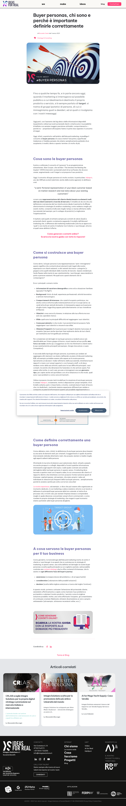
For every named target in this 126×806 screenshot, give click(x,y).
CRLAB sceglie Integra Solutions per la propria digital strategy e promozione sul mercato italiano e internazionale (20, 702)
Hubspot (89, 178)
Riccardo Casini (44, 33)
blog (103, 4)
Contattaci (114, 4)
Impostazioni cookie (67, 410)
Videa (87, 746)
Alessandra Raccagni (15, 723)
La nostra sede (70, 749)
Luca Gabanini (89, 714)
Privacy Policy (88, 801)
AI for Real (89, 748)
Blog (66, 763)
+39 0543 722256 (41, 751)
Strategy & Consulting (44, 38)
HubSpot (88, 751)
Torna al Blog (63, 655)
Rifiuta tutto (99, 410)
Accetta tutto (83, 410)
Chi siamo (71, 746)
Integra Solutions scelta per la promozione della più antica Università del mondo (58, 698)
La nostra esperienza (41, 487)
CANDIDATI (40, 774)
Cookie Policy (97, 801)
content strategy (50, 569)
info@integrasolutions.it (43, 753)
